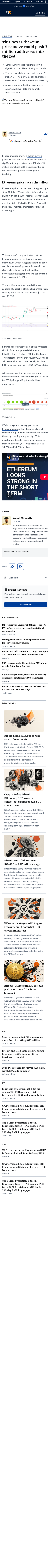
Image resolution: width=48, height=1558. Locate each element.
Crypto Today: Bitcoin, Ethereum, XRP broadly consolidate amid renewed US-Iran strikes (24, 1109)
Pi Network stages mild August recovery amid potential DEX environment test (23, 927)
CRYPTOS (7, 36)
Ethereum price (10, 428)
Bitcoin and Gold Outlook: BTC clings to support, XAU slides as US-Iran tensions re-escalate (23, 1054)
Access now (25, 604)
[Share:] (12, 567)
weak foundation (24, 199)
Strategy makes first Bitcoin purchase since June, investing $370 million (23, 1039)
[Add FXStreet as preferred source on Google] (25, 141)
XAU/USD (28, 2)
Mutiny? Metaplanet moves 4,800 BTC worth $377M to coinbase (23, 1069)
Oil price (17, 2)
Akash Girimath (15, 132)
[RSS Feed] (20, 567)
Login (42, 12)
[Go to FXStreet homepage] (8, 12)
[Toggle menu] (2, 13)
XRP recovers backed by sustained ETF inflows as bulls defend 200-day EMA (24, 1152)
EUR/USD (39, 2)
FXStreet (12, 135)
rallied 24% (30, 192)
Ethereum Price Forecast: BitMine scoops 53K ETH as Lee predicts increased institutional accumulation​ (24, 628)
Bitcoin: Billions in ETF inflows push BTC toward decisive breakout (23, 989)
